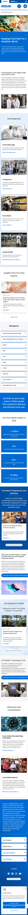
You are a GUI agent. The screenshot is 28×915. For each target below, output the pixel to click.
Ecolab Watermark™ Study (9, 385)
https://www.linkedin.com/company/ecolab (8, 873)
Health (4, 362)
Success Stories (7, 379)
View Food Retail (6, 225)
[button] (19, 6)
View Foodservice (7, 188)
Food (4, 356)
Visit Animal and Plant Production (10, 259)
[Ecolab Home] (5, 6)
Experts (5, 345)
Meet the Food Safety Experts (10, 791)
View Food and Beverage (8, 152)
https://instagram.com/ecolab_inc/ (16, 873)
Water (4, 350)
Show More (6, 310)
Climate (5, 368)
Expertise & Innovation (7, 12)
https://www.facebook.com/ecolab (12, 873)
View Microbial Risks (7, 750)
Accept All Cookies (14, 903)
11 (20, 650)
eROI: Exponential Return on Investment (13, 339)
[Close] (25, 888)
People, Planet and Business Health (12, 333)
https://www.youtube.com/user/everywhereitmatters (20, 873)
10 (18, 650)
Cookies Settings (14, 910)
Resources (5, 373)
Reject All (14, 906)
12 (21, 650)
